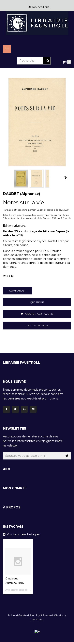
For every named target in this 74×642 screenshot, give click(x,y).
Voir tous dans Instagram (23, 534)
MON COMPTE (14, 488)
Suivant (65, 178)
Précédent (7, 178)
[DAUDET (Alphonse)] (21, 178)
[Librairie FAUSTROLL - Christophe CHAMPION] (37, 23)
